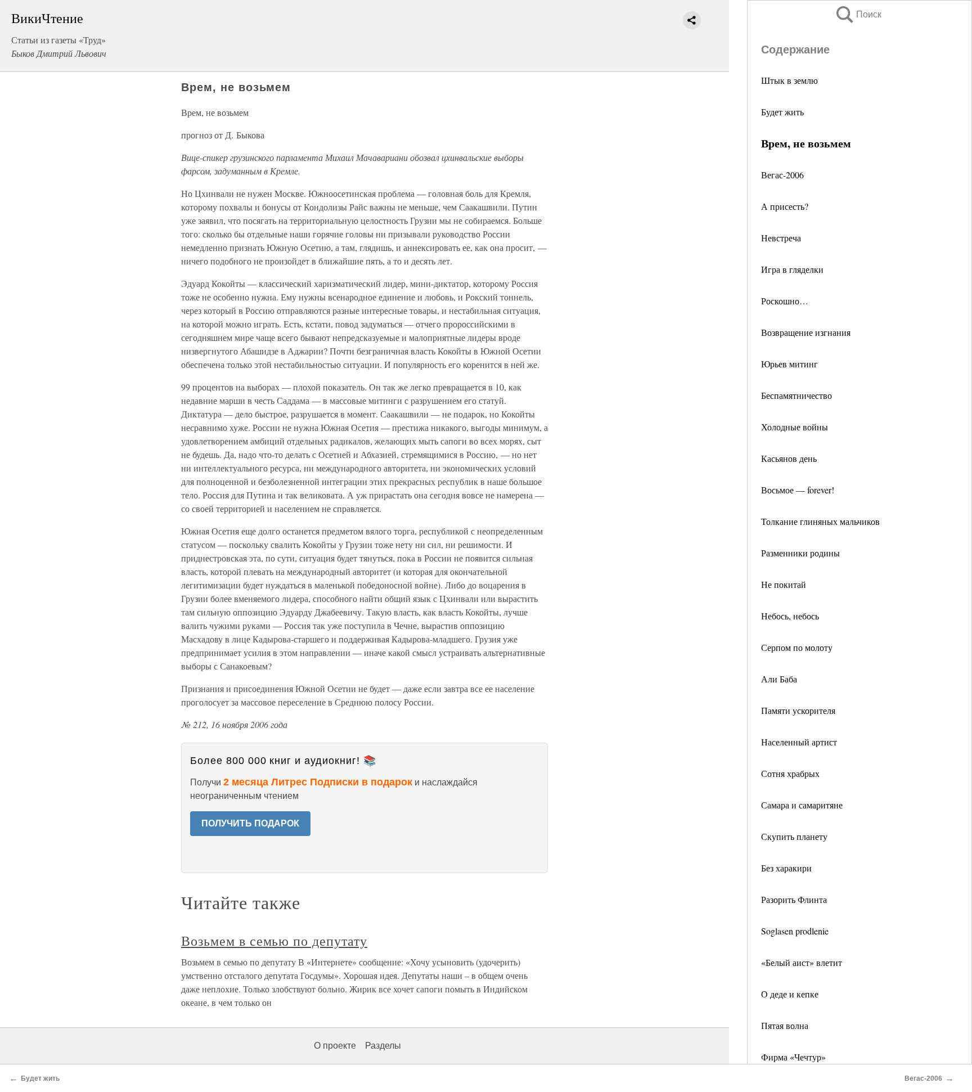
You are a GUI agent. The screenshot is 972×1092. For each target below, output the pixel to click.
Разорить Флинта (794, 899)
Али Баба (779, 679)
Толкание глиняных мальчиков (820, 521)
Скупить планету (794, 836)
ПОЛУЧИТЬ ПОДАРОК (250, 823)
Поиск (858, 14)
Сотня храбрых (790, 773)
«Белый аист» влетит (801, 962)
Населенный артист (799, 742)
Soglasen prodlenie (795, 931)
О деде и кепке (789, 994)
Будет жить (782, 112)
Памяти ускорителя (798, 710)
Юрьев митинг (789, 364)
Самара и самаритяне (802, 805)
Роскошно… (784, 301)
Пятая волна (784, 1025)
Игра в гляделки (792, 269)
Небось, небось (790, 616)
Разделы (383, 1045)
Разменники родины (800, 553)
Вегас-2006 (782, 175)
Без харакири (786, 868)
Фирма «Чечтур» (793, 1057)
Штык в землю (789, 80)
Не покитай (783, 584)
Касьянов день (789, 458)
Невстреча (781, 238)
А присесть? (784, 206)
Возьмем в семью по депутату (274, 941)
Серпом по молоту (796, 647)
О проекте (335, 1045)
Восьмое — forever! (797, 490)
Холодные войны (794, 427)
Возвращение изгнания (805, 332)
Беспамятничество (796, 395)
